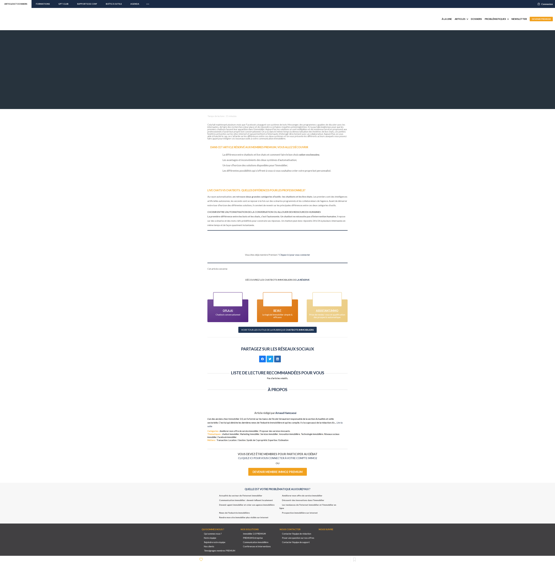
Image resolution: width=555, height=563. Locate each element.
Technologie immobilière (312, 434)
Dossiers (476, 18)
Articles (460, 18)
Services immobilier (269, 434)
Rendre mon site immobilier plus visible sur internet (243, 517)
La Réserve (303, 279)
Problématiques (495, 18)
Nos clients (209, 546)
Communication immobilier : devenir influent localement (246, 500)
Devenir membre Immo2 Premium (278, 472)
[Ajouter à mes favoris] (201, 559)
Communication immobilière (255, 542)
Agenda (134, 4)
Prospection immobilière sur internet (300, 513)
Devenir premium (541, 19)
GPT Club (63, 4)
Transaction (222, 440)
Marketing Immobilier (250, 434)
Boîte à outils (114, 4)
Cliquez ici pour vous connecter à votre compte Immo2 (277, 458)
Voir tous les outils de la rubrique (277, 329)
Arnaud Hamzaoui (285, 413)
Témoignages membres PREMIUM (219, 550)
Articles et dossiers (15, 4)
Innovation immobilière (289, 434)
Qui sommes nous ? (213, 533)
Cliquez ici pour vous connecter (294, 254)
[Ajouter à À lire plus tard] (354, 560)
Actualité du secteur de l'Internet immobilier (240, 495)
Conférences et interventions (257, 546)
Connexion (547, 4)
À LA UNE (447, 18)
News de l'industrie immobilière (234, 513)
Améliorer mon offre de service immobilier (239, 431)
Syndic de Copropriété (257, 440)
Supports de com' (87, 4)
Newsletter (519, 18)
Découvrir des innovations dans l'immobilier (303, 500)
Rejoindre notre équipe (214, 542)
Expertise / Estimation (278, 440)
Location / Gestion (237, 440)
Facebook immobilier (227, 437)
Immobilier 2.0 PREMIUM (254, 533)
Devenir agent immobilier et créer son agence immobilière (246, 505)
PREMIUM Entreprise (253, 538)
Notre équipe (210, 538)
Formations (43, 4)
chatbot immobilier (230, 434)
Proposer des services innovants (274, 431)
